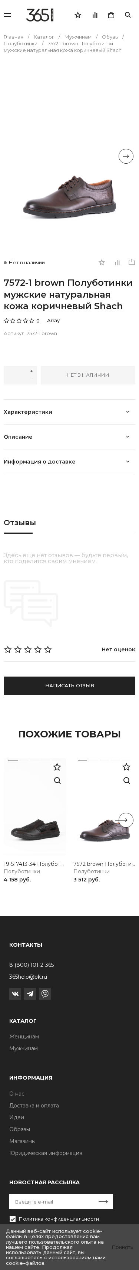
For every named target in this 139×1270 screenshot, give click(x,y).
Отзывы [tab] (20, 522)
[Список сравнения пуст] (94, 14)
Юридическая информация (45, 1153)
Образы (19, 1129)
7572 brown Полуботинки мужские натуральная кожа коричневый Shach (104, 864)
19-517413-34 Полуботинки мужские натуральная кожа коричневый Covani (35, 864)
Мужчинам (23, 1048)
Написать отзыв (69, 685)
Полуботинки (22, 871)
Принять (122, 1247)
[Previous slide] (13, 156)
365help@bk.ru (28, 976)
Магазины (22, 1141)
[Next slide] (126, 156)
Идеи (16, 1117)
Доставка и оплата (34, 1105)
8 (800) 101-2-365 (31, 965)
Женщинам (24, 1036)
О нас (16, 1093)
